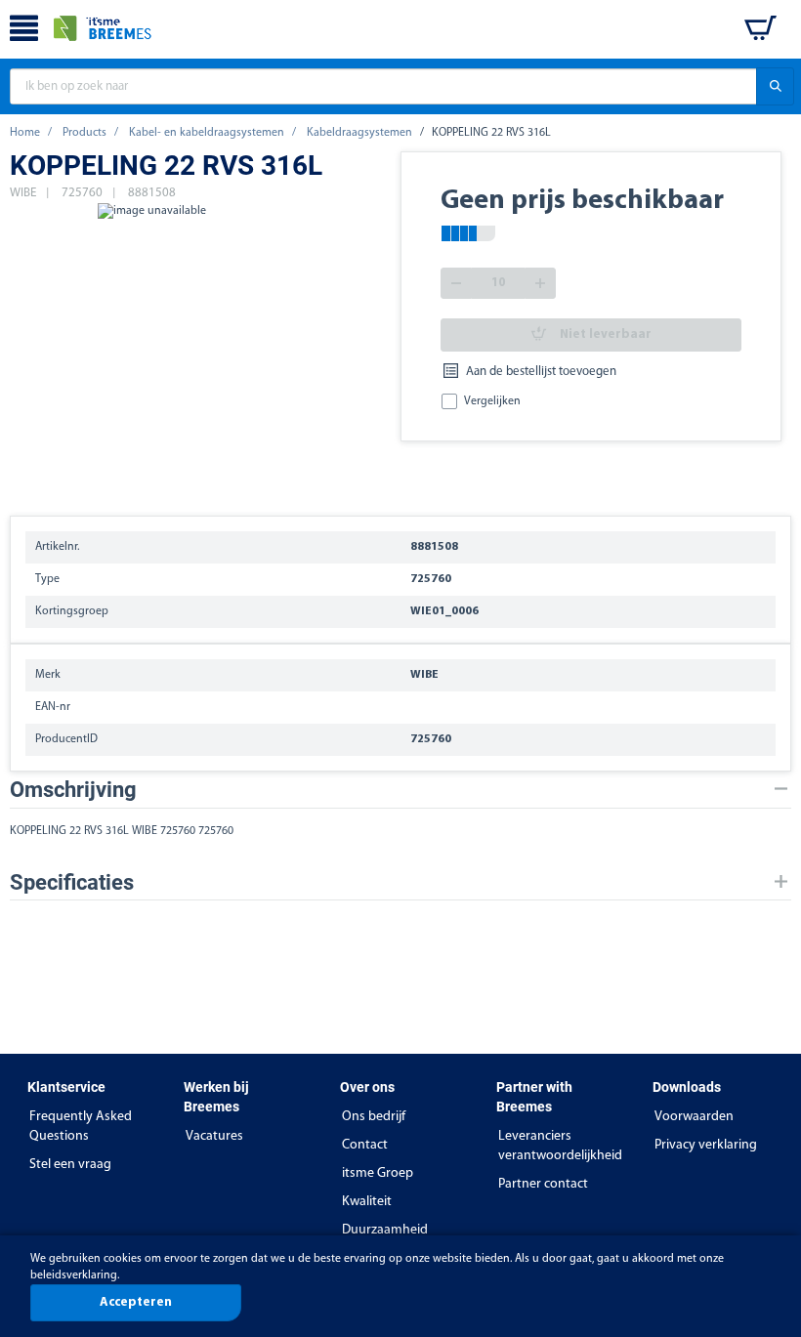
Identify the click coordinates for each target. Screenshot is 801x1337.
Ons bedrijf (373, 1116)
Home (25, 133)
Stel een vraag (70, 1164)
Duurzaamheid (385, 1230)
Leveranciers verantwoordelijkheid (560, 1146)
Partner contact (543, 1184)
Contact (365, 1145)
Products (84, 133)
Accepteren (136, 1302)
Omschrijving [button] (73, 789)
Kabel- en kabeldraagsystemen (206, 133)
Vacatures (214, 1136)
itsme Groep (377, 1173)
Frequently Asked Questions (80, 1126)
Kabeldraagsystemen (359, 133)
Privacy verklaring (705, 1145)
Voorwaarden (694, 1116)
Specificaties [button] (72, 882)
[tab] (400, 790)
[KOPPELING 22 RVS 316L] (151, 349)
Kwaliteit (367, 1201)
